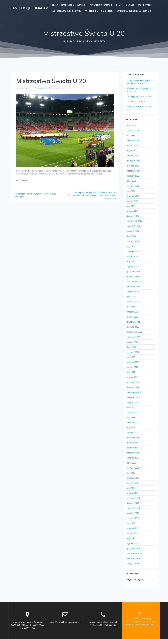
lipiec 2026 (131, 125)
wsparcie (23, 181)
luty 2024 (131, 261)
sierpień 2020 (133, 457)
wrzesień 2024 (133, 226)
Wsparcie (82, 5)
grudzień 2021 (133, 382)
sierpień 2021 (133, 402)
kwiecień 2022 (133, 362)
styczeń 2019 (132, 543)
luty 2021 (131, 427)
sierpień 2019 (133, 513)
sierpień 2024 (133, 231)
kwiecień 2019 (133, 528)
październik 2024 (134, 221)
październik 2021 (134, 392)
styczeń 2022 (132, 377)
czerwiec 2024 (133, 241)
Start (55, 5)
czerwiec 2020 (133, 467)
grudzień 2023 (133, 271)
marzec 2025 (132, 201)
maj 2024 (131, 246)
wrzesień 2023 (133, 286)
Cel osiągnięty (133, 96)
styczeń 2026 (132, 155)
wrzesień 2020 (133, 452)
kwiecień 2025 (133, 196)
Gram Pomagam (28, 8)
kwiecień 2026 (133, 140)
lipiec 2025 (131, 181)
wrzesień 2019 (133, 508)
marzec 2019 (132, 533)
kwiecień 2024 (133, 251)
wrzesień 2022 (133, 337)
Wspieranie (40, 88)
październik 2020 (134, 447)
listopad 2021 (133, 387)
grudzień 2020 (133, 437)
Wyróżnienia (91, 11)
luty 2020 (131, 488)
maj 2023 (131, 306)
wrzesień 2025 (133, 170)
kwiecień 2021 (133, 422)
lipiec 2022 (131, 347)
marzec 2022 (132, 367)
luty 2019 (131, 538)
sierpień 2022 (133, 342)
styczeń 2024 (132, 266)
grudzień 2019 (133, 498)
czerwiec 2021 (133, 412)
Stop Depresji (145, 5)
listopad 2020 (133, 442)
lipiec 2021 (131, 407)
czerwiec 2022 (133, 352)
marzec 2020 (132, 483)
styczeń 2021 (132, 432)
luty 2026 (131, 150)
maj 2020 (131, 473)
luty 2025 (131, 206)
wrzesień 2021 (133, 397)
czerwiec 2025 (133, 186)
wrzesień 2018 (133, 558)
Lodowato (131, 101)
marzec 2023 (132, 316)
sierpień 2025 (133, 175)
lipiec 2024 (131, 236)
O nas (119, 5)
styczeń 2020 (132, 493)
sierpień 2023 (133, 291)
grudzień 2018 (133, 548)
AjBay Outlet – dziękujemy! (139, 88)
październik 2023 (134, 281)
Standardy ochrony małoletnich (134, 11)
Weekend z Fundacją (136, 106)
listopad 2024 (133, 216)
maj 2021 (131, 417)
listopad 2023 (133, 276)
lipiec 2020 (131, 462)
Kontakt (129, 5)
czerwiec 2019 (133, 518)
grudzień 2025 (133, 160)
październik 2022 (134, 332)
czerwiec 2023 (133, 301)
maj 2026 (131, 135)
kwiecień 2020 (133, 478)
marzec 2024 (132, 256)
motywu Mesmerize (147, 624)
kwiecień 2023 (133, 311)
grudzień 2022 (133, 321)
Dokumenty (107, 11)
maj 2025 (131, 191)
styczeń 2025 (132, 211)
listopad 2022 (133, 327)
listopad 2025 (133, 165)
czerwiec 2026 (133, 130)
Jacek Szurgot (24, 88)
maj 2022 (131, 357)
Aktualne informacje (101, 5)
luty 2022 (131, 372)
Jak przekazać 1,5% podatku (66, 11)
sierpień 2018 (133, 563)
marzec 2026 (132, 145)
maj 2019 (131, 523)
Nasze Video (67, 5)
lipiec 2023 (131, 296)
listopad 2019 (133, 503)
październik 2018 (134, 553)
